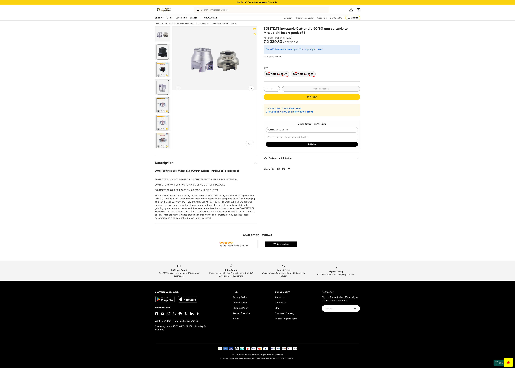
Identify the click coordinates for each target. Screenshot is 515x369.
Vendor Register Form (286, 318)
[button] (358, 10)
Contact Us (336, 17)
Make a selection (321, 89)
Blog (277, 308)
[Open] (508, 362)
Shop (157, 17)
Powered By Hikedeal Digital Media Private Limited (264, 355)
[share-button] (254, 34)
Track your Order (305, 17)
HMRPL (278, 56)
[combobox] (261, 10)
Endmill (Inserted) (168, 24)
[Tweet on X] (273, 169)
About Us (322, 17)
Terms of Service (241, 313)
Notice (236, 318)
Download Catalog (284, 313)
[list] (214, 58)
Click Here (172, 321)
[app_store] (165, 299)
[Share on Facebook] (278, 169)
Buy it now (312, 97)
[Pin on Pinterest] (283, 169)
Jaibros (241, 355)
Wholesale (181, 17)
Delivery (288, 17)
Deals (170, 17)
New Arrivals (210, 17)
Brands (193, 17)
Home (158, 24)
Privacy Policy (240, 297)
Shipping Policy (241, 308)
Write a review (281, 244)
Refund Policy (240, 302)
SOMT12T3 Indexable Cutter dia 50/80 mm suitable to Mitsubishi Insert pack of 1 (207, 24)
